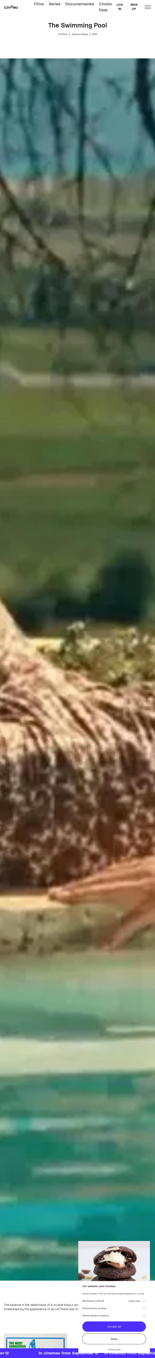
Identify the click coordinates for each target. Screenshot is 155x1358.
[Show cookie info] (144, 1301)
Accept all (114, 1326)
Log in (120, 7)
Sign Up (134, 7)
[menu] (148, 7)
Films (39, 4)
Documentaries (79, 4)
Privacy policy (114, 1349)
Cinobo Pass (105, 7)
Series (55, 4)
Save (114, 1338)
